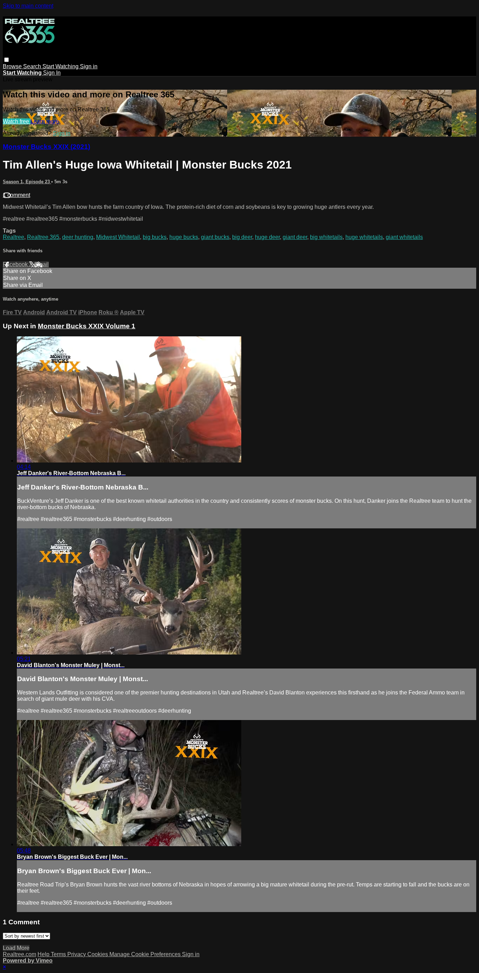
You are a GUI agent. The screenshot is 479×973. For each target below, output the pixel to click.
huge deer (267, 237)
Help (44, 954)
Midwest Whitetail (118, 237)
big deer (242, 237)
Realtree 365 (43, 237)
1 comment (16, 195)
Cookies (98, 954)
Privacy (77, 954)
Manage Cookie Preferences (145, 954)
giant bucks (215, 237)
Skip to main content (28, 6)
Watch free (17, 121)
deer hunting (77, 237)
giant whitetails (404, 237)
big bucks (155, 237)
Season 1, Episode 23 (27, 181)
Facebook (16, 264)
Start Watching (61, 66)
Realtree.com (19, 954)
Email (41, 264)
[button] (6, 59)
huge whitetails (364, 237)
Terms (59, 954)
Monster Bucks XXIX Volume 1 (86, 326)
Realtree (13, 237)
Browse (13, 66)
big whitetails (326, 237)
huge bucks (183, 237)
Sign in (88, 66)
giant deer (295, 237)
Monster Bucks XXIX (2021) (46, 146)
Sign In (52, 73)
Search (32, 66)
